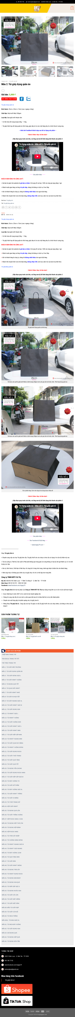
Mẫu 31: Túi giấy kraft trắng (12, 793)
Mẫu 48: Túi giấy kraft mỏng (12, 865)
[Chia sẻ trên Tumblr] (19, 207)
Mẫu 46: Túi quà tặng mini (10, 857)
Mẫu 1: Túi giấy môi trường (11, 667)
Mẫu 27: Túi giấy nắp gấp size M (12, 777)
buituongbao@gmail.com (33, 1)
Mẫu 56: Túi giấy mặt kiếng (11, 899)
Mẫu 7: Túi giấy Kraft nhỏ (11, 692)
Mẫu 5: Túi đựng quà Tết (10, 684)
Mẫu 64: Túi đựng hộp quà (11, 937)
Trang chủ (4, 81)
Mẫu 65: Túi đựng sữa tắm (11, 941)
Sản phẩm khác (37, 174)
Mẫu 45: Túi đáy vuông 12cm (11, 852)
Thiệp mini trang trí (9, 654)
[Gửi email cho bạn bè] (12, 207)
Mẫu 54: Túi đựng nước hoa (11, 890)
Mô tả (3, 214)
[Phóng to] (4, 62)
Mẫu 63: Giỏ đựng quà (9, 933)
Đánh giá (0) (9, 214)
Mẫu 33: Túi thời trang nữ (11, 802)
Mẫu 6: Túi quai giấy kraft (11, 688)
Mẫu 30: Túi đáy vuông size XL (12, 789)
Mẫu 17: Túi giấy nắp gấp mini (12, 734)
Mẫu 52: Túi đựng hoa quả (11, 882)
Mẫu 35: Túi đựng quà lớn (11, 810)
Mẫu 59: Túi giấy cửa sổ (10, 911)
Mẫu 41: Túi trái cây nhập (10, 836)
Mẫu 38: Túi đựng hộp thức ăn (12, 823)
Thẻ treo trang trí (9, 663)
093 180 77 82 (21, 1)
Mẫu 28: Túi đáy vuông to (10, 781)
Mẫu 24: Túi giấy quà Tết (10, 764)
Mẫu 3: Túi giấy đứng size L (8, 636)
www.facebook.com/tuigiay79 (16, 585)
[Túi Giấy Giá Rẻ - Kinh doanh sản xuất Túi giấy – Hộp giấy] (37, 8)
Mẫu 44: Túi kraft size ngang (12, 848)
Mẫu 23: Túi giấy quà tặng (11, 760)
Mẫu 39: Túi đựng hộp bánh (11, 827)
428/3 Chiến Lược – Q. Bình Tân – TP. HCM (53, 1)
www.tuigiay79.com (37, 545)
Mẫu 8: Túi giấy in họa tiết (11, 696)
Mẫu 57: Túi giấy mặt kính (10, 903)
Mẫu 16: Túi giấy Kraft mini (11, 730)
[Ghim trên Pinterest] (16, 207)
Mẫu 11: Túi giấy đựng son (11, 709)
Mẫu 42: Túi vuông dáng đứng (12, 840)
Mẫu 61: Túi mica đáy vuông (11, 924)
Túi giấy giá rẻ (13, 81)
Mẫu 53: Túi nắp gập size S (11, 886)
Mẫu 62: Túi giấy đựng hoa (11, 928)
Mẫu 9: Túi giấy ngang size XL (12, 701)
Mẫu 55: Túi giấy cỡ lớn (10, 895)
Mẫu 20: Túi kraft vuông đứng (12, 747)
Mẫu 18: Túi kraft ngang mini (12, 739)
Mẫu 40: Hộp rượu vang (10, 831)
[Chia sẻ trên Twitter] (9, 207)
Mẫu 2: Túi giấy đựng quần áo (12, 671)
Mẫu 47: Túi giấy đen (9, 861)
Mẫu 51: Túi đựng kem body (11, 878)
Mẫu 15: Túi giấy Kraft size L (12, 726)
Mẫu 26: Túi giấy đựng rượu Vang (13, 772)
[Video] (4, 57)
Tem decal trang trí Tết (10, 658)
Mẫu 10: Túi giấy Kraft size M (33, 636)
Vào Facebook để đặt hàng (37, 540)
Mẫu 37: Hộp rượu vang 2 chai (12, 819)
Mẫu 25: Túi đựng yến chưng (12, 768)
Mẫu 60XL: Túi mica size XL (10, 920)
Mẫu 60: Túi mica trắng (10, 916)
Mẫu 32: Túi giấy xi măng (10, 798)
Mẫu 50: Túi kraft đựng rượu (12, 874)
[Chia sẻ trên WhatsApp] (3, 207)
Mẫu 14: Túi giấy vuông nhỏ (58, 636)
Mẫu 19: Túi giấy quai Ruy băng (12, 743)
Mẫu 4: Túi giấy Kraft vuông (12, 680)
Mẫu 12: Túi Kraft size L (10, 713)
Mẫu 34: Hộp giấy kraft (10, 806)
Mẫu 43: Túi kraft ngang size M (13, 844)
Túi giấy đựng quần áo (9, 203)
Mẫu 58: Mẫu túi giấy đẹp (10, 907)
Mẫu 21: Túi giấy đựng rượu (11, 751)
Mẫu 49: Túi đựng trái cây (11, 869)
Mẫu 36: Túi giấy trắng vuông (12, 814)
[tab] (3, 215)
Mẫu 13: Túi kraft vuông (10, 717)
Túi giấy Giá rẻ (9, 980)
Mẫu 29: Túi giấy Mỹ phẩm (10, 785)
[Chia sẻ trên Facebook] (6, 207)
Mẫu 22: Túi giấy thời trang (11, 755)
